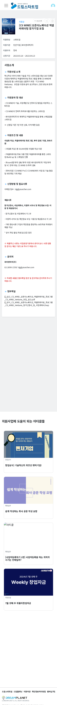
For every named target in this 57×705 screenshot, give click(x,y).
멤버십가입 (51, 691)
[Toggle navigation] (6, 6)
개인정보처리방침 (39, 691)
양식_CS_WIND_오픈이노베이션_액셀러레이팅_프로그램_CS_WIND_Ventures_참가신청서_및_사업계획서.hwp (28, 303)
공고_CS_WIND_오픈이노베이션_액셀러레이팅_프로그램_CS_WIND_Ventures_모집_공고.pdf (28, 298)
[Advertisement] (28, 383)
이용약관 (27, 691)
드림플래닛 (18, 691)
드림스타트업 (7, 691)
